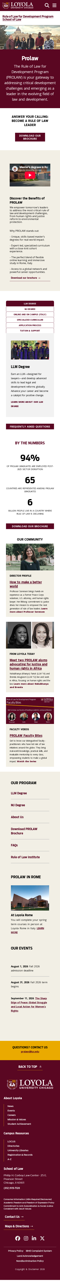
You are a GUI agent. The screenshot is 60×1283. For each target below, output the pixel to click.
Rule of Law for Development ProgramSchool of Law (28, 18)
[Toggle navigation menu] (54, 5)
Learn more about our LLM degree (27, 404)
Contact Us (12, 1217)
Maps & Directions (17, 1226)
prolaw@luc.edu (30, 1051)
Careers (12, 1115)
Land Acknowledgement (30, 1256)
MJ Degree (18, 805)
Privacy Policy (15, 1251)
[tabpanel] (30, 375)
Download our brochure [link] (30, 137)
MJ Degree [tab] (30, 309)
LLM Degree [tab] (30, 303)
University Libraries (18, 1150)
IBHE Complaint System (39, 1251)
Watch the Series (26, 761)
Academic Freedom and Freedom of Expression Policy (29, 1202)
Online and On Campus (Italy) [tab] (30, 314)
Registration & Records (20, 1155)
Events (11, 1110)
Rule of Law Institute (25, 857)
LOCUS (11, 1141)
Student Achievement (19, 1124)
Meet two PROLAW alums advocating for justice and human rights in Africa (28, 664)
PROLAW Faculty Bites (26, 735)
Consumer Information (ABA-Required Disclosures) (28, 1199)
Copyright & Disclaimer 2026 (30, 1269)
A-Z (9, 1159)
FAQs (14, 845)
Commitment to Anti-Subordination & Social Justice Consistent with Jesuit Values (28, 1207)
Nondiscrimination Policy (30, 1261)
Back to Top (27, 1067)
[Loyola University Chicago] (17, 5)
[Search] (47, 5)
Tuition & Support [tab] (30, 330)
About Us (17, 817)
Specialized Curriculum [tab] (30, 320)
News (11, 1106)
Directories (13, 1146)
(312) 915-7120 (12, 1188)
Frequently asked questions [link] (30, 426)
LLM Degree (19, 793)
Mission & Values (17, 1119)
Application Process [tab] (30, 325)
